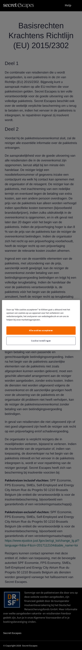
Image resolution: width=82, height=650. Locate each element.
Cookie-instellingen (41, 340)
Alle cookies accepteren (41, 330)
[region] (41, 325)
